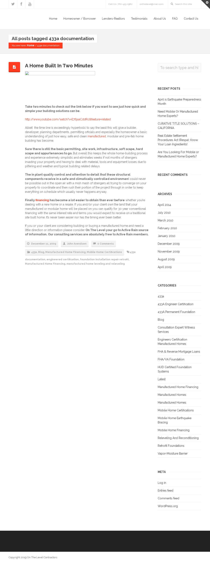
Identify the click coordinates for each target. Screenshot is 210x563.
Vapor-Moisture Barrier (173, 453)
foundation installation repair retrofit (104, 259)
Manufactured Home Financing (65, 252)
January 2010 (166, 236)
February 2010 (167, 228)
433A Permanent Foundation (176, 312)
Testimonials (139, 18)
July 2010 (164, 212)
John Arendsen (77, 243)
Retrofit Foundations (171, 445)
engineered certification (63, 259)
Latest (161, 379)
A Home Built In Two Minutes (59, 66)
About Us (160, 18)
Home (53, 18)
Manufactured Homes (172, 394)
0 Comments (105, 243)
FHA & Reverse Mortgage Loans (179, 351)
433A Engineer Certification (175, 304)
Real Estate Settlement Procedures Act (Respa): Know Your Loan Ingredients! (178, 140)
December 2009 (169, 243)
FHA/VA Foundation (171, 359)
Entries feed (165, 490)
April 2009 (165, 267)
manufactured (97, 136)
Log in (162, 482)
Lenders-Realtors (113, 18)
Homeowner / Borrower (79, 18)
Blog (41, 252)
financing (42, 200)
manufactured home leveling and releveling (95, 263)
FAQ (175, 18)
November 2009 (169, 251)
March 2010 (165, 220)
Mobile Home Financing (173, 430)
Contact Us (191, 18)
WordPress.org (168, 506)
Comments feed (168, 498)
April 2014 (164, 204)
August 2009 (166, 259)
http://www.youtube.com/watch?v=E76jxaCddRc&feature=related (68, 119)
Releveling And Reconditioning (178, 438)
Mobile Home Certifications (104, 252)
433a (34, 252)
